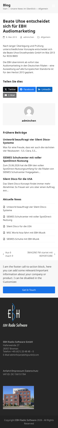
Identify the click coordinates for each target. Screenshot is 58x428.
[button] (53, 6)
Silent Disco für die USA (17, 179)
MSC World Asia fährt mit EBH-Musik (26, 232)
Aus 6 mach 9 (8, 254)
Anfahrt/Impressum (13, 370)
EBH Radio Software (25, 420)
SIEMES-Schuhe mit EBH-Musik (23, 239)
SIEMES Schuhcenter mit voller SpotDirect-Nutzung (22, 159)
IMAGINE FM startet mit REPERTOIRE (36, 254)
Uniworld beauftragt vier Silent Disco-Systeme (26, 141)
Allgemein (45, 37)
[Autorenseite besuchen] (29, 111)
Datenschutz (31, 370)
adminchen (28, 37)
